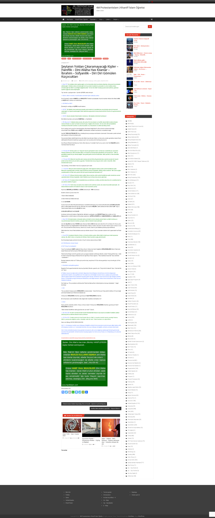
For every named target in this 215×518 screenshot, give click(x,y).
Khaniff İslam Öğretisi (81, 19)
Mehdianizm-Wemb (133, 330)
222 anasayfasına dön (78, 338)
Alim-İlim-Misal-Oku (133, 150)
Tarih (129, 411)
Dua (129, 212)
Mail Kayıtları (131, 322)
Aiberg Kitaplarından (133, 139)
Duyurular (93, 19)
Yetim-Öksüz (131, 457)
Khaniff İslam (131, 306)
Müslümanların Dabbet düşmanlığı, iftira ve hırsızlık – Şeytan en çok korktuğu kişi (84, 404)
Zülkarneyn (131, 476)
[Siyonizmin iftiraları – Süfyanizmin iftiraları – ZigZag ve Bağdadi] (91, 427)
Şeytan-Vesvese (87, 58)
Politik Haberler (132, 371)
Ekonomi (130, 223)
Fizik (129, 239)
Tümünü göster (107, 492)
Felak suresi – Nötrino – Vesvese (142, 96)
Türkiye (129, 435)
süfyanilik (103, 80)
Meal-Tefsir (131, 328)
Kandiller (130, 298)
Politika (130, 373)
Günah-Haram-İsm (133, 255)
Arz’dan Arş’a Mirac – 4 (109, 497)
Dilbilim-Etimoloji (132, 207)
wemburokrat (75, 438)
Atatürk (129, 164)
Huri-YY (130, 274)
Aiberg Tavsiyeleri (132, 145)
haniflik (82, 80)
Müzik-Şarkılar (131, 344)
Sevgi (129, 392)
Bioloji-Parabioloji (132, 177)
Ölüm (129, 349)
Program (130, 376)
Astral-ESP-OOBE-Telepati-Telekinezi (137, 161)
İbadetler (130, 277)
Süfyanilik (105, 58)
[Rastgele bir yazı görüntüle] (151, 19)
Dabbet (64, 58)
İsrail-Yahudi (131, 287)
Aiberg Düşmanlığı (132, 134)
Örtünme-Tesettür (132, 355)
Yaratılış (130, 454)
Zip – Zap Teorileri (132, 470)
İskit (129, 282)
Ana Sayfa (70, 19)
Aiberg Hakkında (132, 137)
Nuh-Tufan (130, 347)
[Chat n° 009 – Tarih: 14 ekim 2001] (72, 425)
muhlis (95, 80)
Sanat (129, 384)
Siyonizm (130, 400)
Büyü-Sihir (130, 185)
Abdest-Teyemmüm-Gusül (135, 126)
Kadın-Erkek (131, 295)
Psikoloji (130, 382)
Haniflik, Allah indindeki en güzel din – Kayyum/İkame (105, 408)
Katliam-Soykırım (132, 301)
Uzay (129, 446)
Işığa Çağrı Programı (133, 279)
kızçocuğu (91, 80)
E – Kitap (105, 505)
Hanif (69, 58)
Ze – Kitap (106, 500)
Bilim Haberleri (131, 169)
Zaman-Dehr (131, 460)
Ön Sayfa (130, 352)
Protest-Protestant (132, 379)
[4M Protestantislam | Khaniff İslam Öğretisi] (63, 19)
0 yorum (75, 80)
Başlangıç (134, 492)
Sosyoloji (130, 406)
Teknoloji (130, 416)
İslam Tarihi (131, 285)
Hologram (130, 271)
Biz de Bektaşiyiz (132, 180)
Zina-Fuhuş (131, 465)
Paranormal (131, 360)
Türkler (129, 438)
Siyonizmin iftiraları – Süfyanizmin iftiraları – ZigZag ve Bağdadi (91, 440)
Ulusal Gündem (132, 443)
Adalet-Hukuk (131, 129)
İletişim (115, 19)
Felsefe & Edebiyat (132, 234)
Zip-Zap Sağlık (131, 473)
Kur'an (129, 317)
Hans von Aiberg (77, 58)
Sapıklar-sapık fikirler (133, 387)
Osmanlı (130, 357)
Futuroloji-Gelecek (132, 242)
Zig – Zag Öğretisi (108, 503)
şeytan (98, 80)
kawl (92, 444)
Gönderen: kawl (65, 80)
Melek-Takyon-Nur (132, 333)
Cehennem (130, 188)
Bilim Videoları (131, 172)
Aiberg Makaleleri (132, 142)
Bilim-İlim (130, 174)
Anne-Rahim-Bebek (133, 158)
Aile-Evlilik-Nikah (132, 148)
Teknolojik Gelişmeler (133, 419)
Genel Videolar (131, 252)
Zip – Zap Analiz (132, 468)
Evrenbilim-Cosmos (133, 231)
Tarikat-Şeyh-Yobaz (133, 414)
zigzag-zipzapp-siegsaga (134, 462)
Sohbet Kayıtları (97, 58)
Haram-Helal (131, 269)
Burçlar (130, 182)
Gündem (130, 258)
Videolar (130, 449)
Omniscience (106, 495)
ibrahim (86, 80)
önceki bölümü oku (66, 338)
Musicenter (131, 338)
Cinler (129, 199)
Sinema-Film (131, 398)
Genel (129, 247)
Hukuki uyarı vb (136, 495)
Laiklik (129, 320)
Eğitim (129, 220)
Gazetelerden (131, 244)
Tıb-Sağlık (130, 430)
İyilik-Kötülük (131, 290)
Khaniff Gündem (132, 304)
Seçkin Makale (131, 390)
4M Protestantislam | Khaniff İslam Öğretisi (120, 7)
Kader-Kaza (131, 293)
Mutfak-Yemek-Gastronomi (135, 341)
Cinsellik (130, 201)
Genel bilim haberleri (133, 250)
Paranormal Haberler (133, 363)
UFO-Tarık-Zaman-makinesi (135, 441)
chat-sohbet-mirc (132, 193)
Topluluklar (131, 433)
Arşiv (100, 19)
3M (128, 121)
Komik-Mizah (131, 312)
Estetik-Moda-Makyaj (133, 228)
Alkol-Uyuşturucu (132, 153)
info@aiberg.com (111, 332)
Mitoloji (130, 336)
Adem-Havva (131, 131)
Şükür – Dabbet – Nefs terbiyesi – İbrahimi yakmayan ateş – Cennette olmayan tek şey (110, 441)
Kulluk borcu (131, 314)
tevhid (106, 80)
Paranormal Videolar (133, 365)
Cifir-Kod (130, 196)
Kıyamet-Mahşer (132, 309)
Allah (129, 156)
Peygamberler (131, 368)
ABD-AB (130, 123)
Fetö (129, 236)
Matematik (130, 325)
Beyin (129, 166)
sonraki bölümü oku (90, 338)
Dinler (129, 209)
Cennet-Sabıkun (132, 191)
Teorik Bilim (131, 422)
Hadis (129, 260)
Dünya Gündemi (132, 215)
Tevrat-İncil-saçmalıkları (134, 427)
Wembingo (130, 451)
